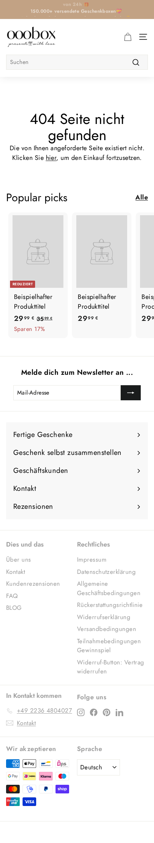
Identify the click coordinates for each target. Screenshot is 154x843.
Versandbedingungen (106, 629)
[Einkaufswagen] (127, 36)
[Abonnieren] (131, 392)
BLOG (14, 607)
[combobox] (77, 62)
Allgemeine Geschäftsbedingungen (108, 588)
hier (51, 157)
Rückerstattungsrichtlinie (110, 604)
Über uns (18, 559)
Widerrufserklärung (103, 617)
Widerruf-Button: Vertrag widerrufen (110, 667)
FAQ (12, 595)
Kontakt (15, 571)
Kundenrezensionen (33, 583)
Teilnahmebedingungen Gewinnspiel (109, 646)
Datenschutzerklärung (106, 571)
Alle (141, 197)
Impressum (91, 559)
